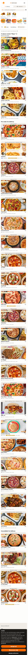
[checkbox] (3, 21)
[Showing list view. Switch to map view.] (26, 10)
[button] (3, 3)
